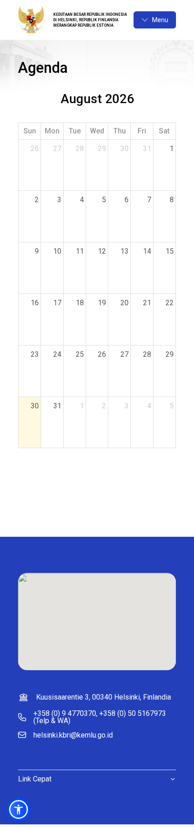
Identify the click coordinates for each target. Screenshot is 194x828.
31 (147, 148)
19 (102, 302)
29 (102, 148)
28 (80, 148)
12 (102, 251)
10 (57, 251)
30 (124, 148)
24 (57, 354)
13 (124, 251)
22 (170, 302)
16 (35, 302)
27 (57, 148)
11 (80, 251)
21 (147, 302)
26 (35, 148)
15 (170, 251)
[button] (18, 809)
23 (35, 354)
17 (57, 302)
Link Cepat (34, 779)
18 (80, 302)
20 (124, 302)
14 (147, 251)
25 (80, 354)
